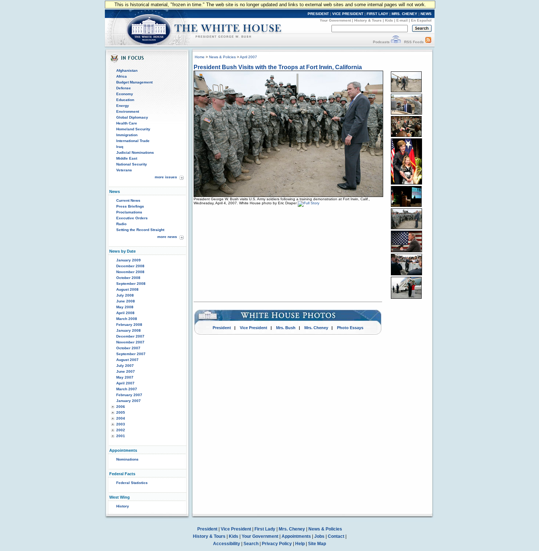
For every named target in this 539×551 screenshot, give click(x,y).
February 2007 (129, 395)
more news (167, 237)
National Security (131, 164)
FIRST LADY (377, 14)
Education (125, 100)
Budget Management (134, 82)
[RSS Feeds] (428, 42)
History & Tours (368, 20)
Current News (128, 200)
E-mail (402, 20)
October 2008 (128, 278)
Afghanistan (127, 70)
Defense (123, 88)
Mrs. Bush (286, 327)
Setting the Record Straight (140, 230)
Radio (121, 224)
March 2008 (126, 319)
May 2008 (124, 307)
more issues (166, 177)
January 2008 (128, 330)
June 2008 (125, 301)
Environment (127, 111)
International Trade (133, 141)
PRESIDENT (318, 14)
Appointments (296, 536)
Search (250, 543)
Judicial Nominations (135, 152)
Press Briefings (130, 206)
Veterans (124, 170)
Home (200, 57)
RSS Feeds (414, 42)
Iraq (119, 147)
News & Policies (222, 57)
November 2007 (130, 342)
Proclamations (129, 212)
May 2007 (124, 377)
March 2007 (126, 389)
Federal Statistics (132, 483)
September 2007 (131, 354)
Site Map (317, 543)
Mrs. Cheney (316, 327)
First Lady (264, 529)
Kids (389, 20)
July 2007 (125, 366)
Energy (122, 106)
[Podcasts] (396, 42)
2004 (120, 418)
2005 (120, 412)
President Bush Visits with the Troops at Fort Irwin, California (278, 67)
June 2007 (125, 371)
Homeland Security (133, 129)
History (122, 506)
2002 (120, 430)
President (222, 327)
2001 (120, 436)
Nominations (127, 459)
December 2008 (130, 266)
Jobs (319, 536)
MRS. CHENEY (404, 14)
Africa (121, 76)
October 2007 (128, 348)
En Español (421, 20)
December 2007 (130, 336)
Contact (336, 536)
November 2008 (130, 272)
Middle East (126, 158)
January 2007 (128, 401)
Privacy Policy (277, 543)
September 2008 (131, 284)
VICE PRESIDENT (347, 14)
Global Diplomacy (132, 117)
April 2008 (125, 313)
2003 (120, 424)
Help (300, 543)
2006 (120, 407)
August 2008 (127, 289)
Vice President (253, 327)
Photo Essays (350, 327)
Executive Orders (132, 218)
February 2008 (129, 325)
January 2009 (128, 260)
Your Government (335, 20)
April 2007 (125, 383)
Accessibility (226, 543)
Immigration (127, 135)
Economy (124, 94)
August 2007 (127, 360)
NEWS (426, 14)
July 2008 (125, 295)
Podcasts (381, 42)
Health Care (126, 123)
